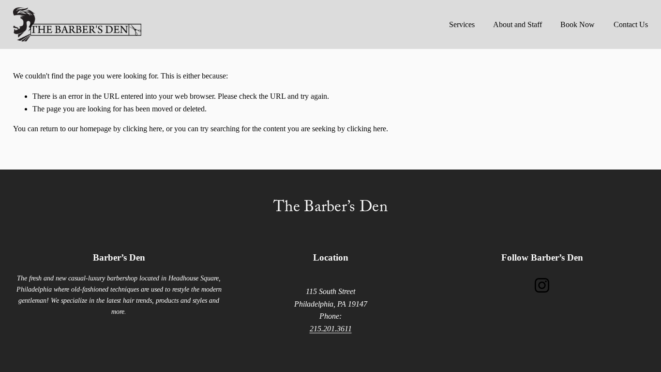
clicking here (142, 128)
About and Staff (517, 24)
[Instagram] (542, 285)
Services (462, 24)
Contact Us (631, 24)
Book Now (577, 24)
